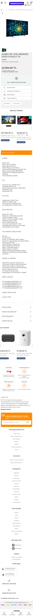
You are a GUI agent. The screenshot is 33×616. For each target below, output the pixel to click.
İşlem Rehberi (16, 439)
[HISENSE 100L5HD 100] (8, 120)
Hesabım (16, 444)
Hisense (16, 512)
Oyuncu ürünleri (16, 494)
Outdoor (16, 483)
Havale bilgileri (16, 559)
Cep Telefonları (16, 526)
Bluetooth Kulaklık (16, 531)
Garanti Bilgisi (7, 321)
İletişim (16, 441)
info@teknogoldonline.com (9, 598)
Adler (16, 515)
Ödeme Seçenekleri (9, 312)
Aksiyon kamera (16, 481)
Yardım (16, 449)
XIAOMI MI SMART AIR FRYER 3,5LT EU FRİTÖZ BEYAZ (24, 354)
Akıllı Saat (16, 486)
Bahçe (16, 497)
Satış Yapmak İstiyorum (16, 462)
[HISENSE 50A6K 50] (24, 120)
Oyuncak (16, 491)
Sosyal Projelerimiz (16, 447)
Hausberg (16, 520)
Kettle (16, 528)
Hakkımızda (16, 433)
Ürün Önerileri (7, 316)
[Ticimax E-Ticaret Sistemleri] (16, 611)
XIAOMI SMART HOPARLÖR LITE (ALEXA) (7, 354)
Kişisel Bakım (16, 489)
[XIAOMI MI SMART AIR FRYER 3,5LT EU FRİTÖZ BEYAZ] (25, 338)
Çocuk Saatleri (16, 502)
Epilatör (17, 534)
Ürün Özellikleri (8, 152)
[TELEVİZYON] (6, 10)
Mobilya (17, 499)
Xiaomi (16, 518)
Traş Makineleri (16, 523)
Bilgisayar (16, 472)
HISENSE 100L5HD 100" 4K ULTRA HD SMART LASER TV (8, 136)
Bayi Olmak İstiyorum (16, 436)
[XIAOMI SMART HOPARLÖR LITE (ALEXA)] (8, 338)
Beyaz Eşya (16, 478)
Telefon (16, 475)
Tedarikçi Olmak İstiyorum (16, 460)
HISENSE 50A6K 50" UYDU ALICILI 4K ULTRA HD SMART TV (24, 138)
